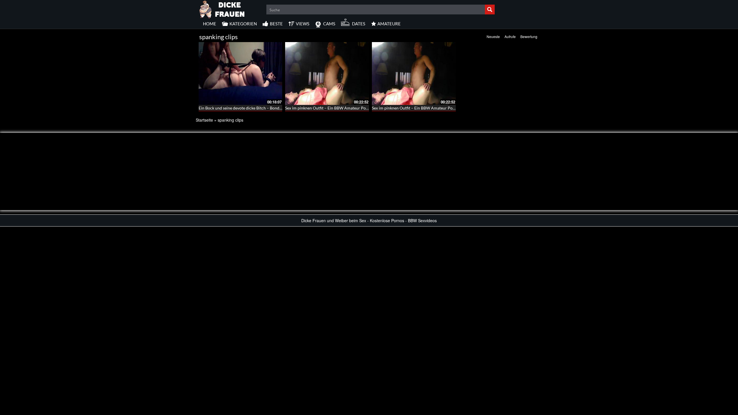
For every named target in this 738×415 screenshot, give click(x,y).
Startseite (204, 120)
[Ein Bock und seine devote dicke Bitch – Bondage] (241, 73)
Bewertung (528, 36)
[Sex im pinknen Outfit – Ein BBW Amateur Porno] (327, 73)
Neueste (493, 36)
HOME (209, 23)
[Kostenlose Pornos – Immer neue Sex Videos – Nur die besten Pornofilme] (222, 9)
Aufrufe (510, 36)
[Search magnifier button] (490, 9)
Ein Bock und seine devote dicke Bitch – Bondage (242, 107)
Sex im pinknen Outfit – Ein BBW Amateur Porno (328, 107)
